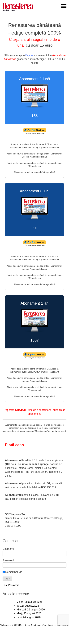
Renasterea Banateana (29, 625)
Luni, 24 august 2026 (29, 617)
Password (8, 560)
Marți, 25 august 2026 (29, 613)
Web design (5, 625)
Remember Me (13, 572)
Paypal (29, 55)
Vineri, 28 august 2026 (29, 601)
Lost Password (11, 585)
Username (8, 548)
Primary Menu (64, 6)
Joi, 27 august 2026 (28, 605)
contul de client (59, 431)
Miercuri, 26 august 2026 (31, 609)
